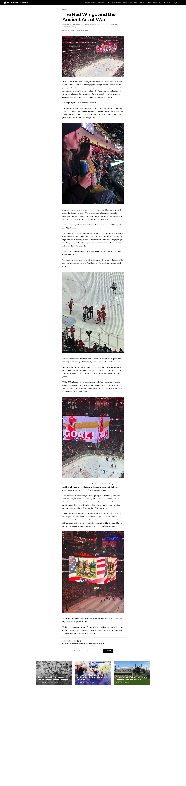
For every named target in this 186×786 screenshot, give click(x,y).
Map (130, 2)
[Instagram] (80, 641)
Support (148, 2)
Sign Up (167, 2)
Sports (108, 2)
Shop (135, 2)
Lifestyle (100, 2)
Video (125, 2)
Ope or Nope (116, 2)
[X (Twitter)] (78, 641)
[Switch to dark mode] (175, 2)
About (141, 2)
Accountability (90, 2)
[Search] (180, 2)
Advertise (156, 2)
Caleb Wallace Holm (70, 30)
